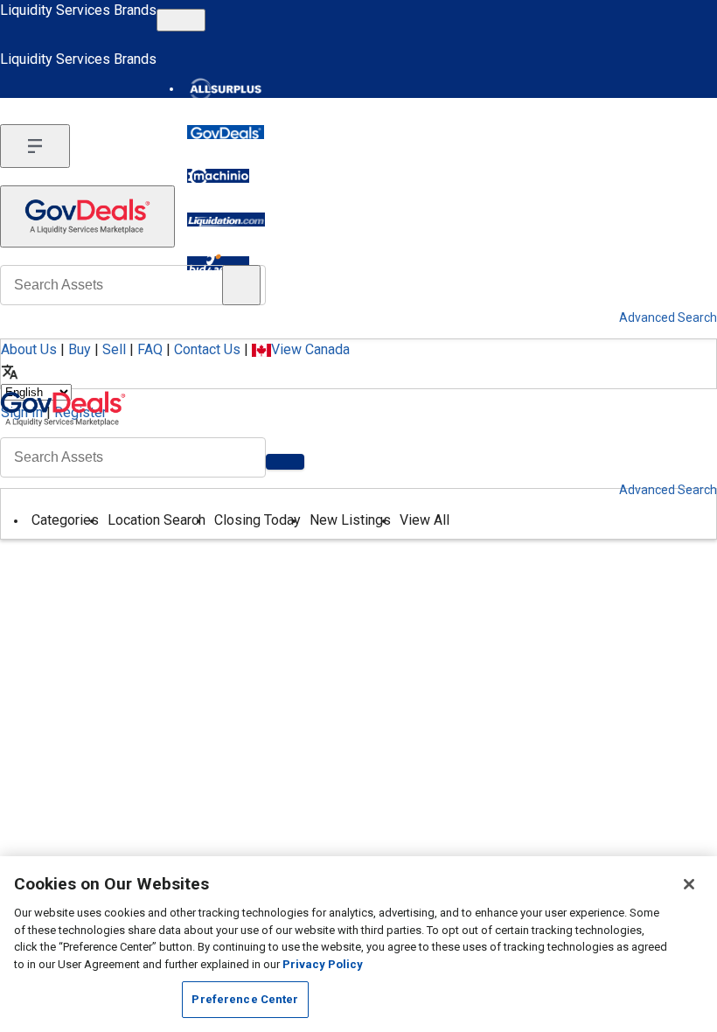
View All (424, 520)
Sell (114, 349)
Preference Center (244, 999)
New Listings (350, 520)
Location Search (156, 520)
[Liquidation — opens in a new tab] (226, 220)
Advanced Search (668, 490)
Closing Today (257, 520)
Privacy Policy (322, 964)
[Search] (285, 462)
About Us (29, 349)
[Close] (689, 884)
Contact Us (207, 349)
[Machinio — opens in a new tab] (218, 176)
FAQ (150, 349)
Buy (79, 349)
